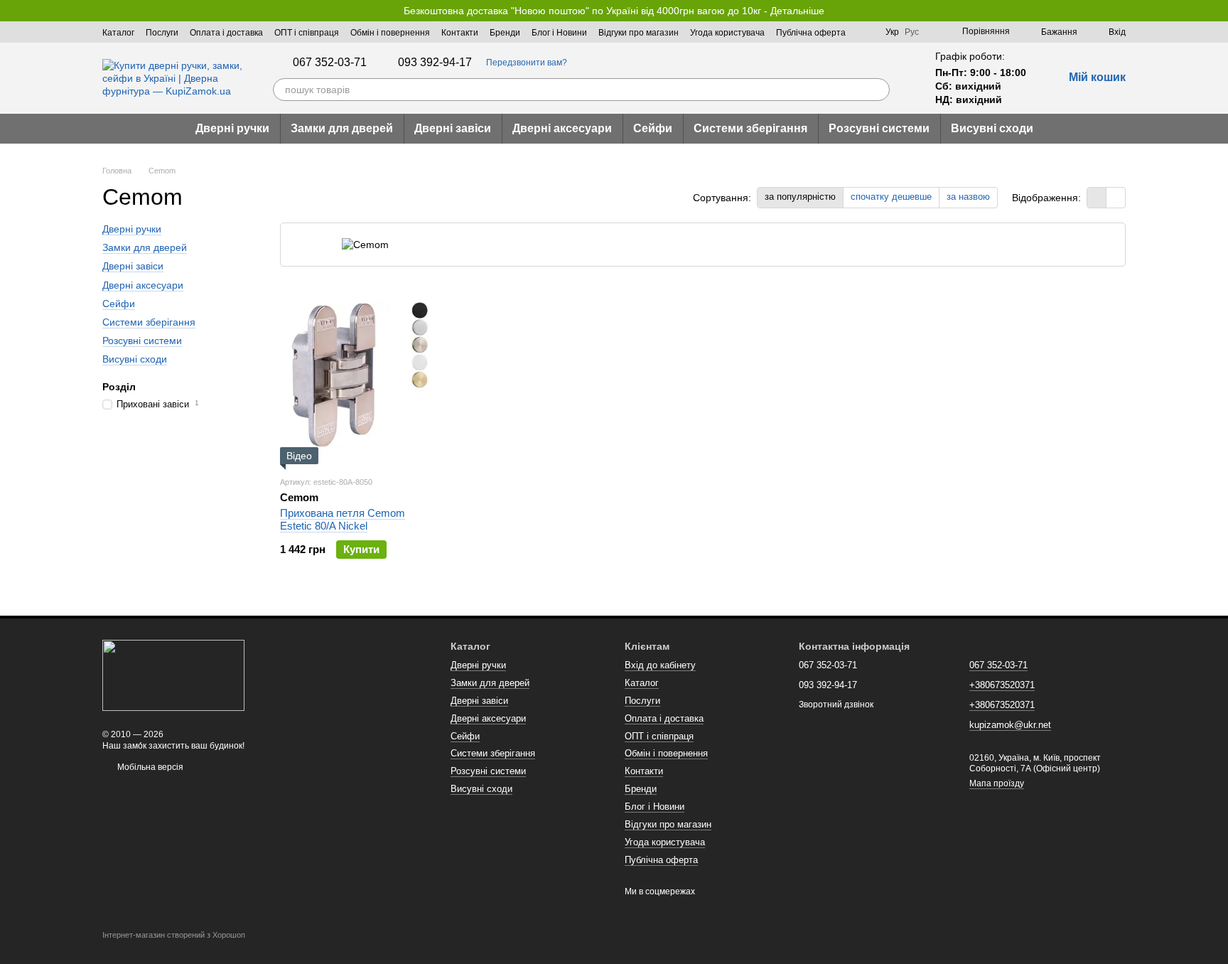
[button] (1216, 10)
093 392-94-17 (435, 62)
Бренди (505, 33)
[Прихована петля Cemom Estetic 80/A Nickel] (356, 375)
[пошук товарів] (878, 89)
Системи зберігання (750, 128)
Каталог (118, 33)
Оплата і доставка (226, 33)
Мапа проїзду (996, 783)
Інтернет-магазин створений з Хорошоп (173, 935)
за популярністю (800, 196)
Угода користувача (727, 33)
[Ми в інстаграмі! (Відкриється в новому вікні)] (865, 32)
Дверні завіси (452, 128)
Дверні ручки (232, 128)
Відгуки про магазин (638, 33)
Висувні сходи (992, 128)
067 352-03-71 (330, 62)
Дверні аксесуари (562, 128)
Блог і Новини (559, 33)
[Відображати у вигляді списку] (1115, 197)
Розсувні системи (879, 128)
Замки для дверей (342, 128)
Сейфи (652, 128)
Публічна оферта (811, 33)
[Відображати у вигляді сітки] (1096, 197)
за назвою (968, 196)
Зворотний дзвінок (836, 704)
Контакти (459, 33)
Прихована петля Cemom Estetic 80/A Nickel (342, 519)
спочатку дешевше (891, 196)
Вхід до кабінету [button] (660, 665)
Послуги (162, 33)
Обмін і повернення (390, 33)
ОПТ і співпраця (306, 33)
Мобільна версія (149, 767)
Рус (912, 32)
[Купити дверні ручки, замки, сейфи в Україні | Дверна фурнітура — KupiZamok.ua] (173, 675)
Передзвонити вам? (526, 63)
